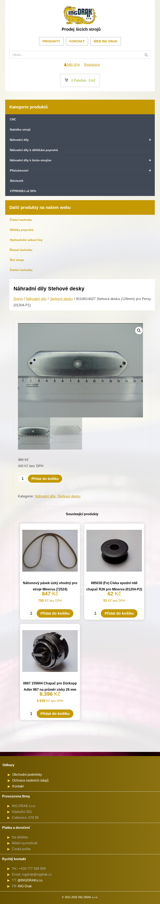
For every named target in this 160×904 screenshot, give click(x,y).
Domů (18, 299)
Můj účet (73, 64)
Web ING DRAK (106, 41)
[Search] (146, 54)
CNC (13, 119)
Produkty (51, 41)
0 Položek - (80, 80)
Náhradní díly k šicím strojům (80, 160)
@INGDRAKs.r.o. (30, 880)
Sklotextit (16, 180)
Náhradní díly (80, 139)
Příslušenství (80, 170)
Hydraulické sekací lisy (26, 240)
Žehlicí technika (21, 270)
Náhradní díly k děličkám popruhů (34, 150)
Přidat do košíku (45, 479)
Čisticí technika (21, 219)
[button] (139, 330)
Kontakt (77, 41)
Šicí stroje (17, 260)
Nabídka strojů (20, 129)
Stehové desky (61, 299)
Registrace (92, 64)
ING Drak (25, 886)
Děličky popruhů (21, 229)
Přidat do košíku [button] (55, 613)
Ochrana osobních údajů (30, 780)
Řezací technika (21, 250)
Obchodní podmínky (27, 774)
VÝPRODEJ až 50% (23, 191)
